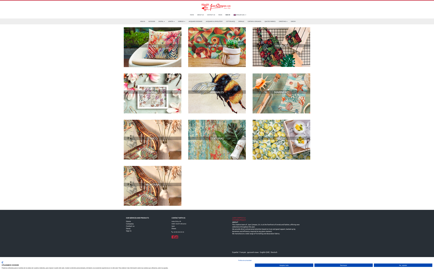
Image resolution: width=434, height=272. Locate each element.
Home (128, 221)
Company (130, 223)
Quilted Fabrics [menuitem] (270, 21)
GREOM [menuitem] (293, 21)
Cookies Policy (239, 220)
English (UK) (240, 15)
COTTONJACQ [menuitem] (230, 21)
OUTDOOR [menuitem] (151, 21)
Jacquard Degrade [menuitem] (195, 21)
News (128, 228)
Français (242, 252)
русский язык (253, 252)
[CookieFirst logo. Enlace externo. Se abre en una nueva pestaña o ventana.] (2, 262)
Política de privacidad (244, 260)
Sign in (128, 231)
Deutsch (274, 252)
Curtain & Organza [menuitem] (254, 21)
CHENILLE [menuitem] (241, 21)
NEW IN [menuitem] (142, 21)
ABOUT (235, 222)
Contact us (130, 226)
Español (235, 252)
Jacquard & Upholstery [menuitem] (214, 21)
